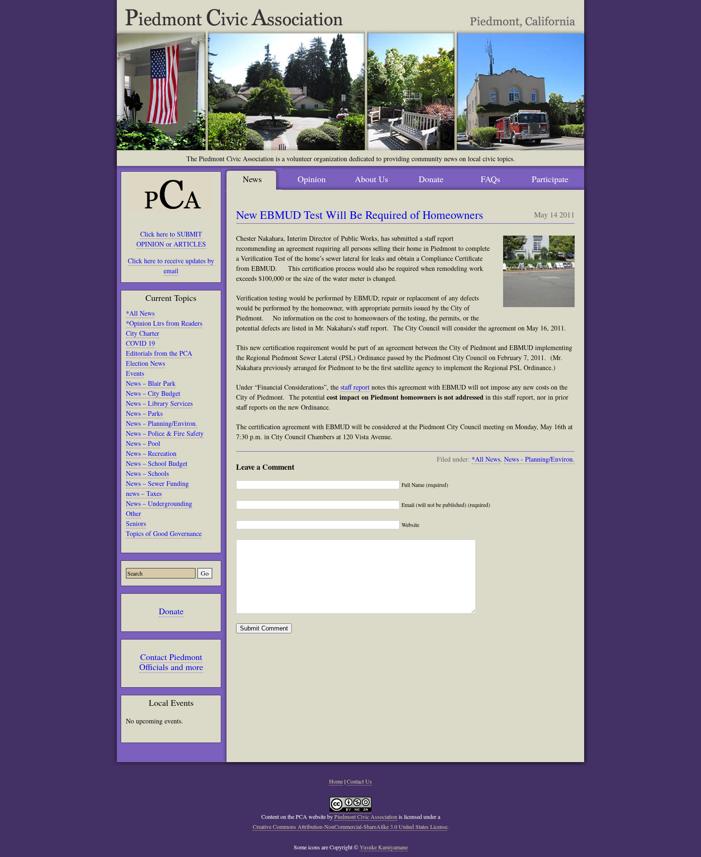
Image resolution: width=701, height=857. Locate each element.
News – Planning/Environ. (161, 423)
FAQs (490, 179)
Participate (550, 179)
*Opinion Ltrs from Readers (164, 323)
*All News (140, 313)
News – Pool (143, 443)
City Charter (142, 333)
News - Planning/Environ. (539, 459)
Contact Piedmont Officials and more (171, 661)
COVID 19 (140, 343)
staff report (355, 387)
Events (135, 373)
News (252, 179)
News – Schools (147, 473)
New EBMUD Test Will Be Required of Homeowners (359, 214)
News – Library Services (159, 403)
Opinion (312, 179)
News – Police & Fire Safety (165, 433)
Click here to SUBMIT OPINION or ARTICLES (171, 238)
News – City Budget (153, 393)
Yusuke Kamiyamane (384, 847)
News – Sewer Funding (157, 483)
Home (336, 781)
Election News (145, 363)
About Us (371, 179)
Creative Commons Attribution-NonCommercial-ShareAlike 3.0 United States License (350, 826)
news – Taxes (144, 493)
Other (133, 513)
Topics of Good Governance (164, 533)
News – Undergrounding (159, 503)
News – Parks (144, 413)
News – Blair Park (150, 383)
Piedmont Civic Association (365, 816)
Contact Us (359, 781)
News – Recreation (151, 453)
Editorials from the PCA (159, 353)
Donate (171, 611)
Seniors (136, 523)
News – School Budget (156, 463)
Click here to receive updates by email (171, 265)
